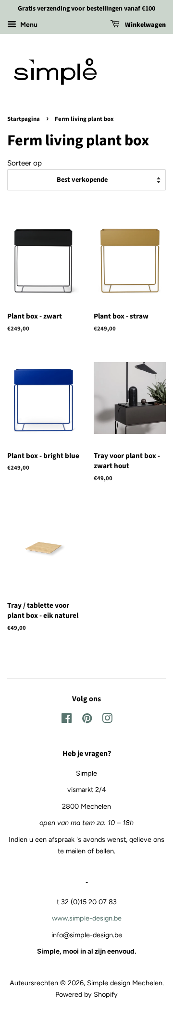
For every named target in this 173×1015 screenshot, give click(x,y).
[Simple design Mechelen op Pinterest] (87, 720)
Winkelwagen (145, 25)
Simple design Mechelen (124, 983)
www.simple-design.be (87, 918)
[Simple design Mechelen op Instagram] (107, 720)
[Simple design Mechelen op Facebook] (66, 720)
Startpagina (23, 119)
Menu (28, 25)
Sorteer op (24, 162)
